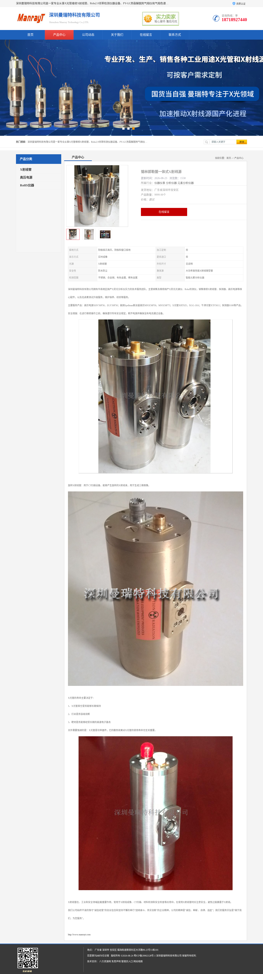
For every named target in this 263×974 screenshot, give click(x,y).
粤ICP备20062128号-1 (145, 955)
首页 (30, 34)
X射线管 (26, 169)
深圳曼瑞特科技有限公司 (169, 955)
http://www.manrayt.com (79, 934)
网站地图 (138, 961)
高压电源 (26, 177)
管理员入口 (127, 961)
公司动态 (88, 34)
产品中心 (59, 34)
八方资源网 (105, 961)
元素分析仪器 (186, 183)
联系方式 (175, 34)
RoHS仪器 (27, 185)
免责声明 (116, 961)
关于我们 (117, 34)
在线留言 (146, 34)
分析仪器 (171, 183)
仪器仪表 (159, 183)
